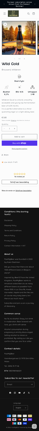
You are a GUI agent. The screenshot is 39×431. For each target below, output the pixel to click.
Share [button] (6, 155)
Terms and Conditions (13, 230)
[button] (4, 13)
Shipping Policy (10, 225)
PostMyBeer (15, 427)
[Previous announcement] (4, 4)
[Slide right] (24, 58)
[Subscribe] (31, 384)
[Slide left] (14, 58)
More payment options (19, 148)
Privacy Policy (10, 241)
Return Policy (9, 236)
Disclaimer (8, 220)
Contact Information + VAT (15, 246)
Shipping (13, 120)
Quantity (5, 124)
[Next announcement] (34, 4)
